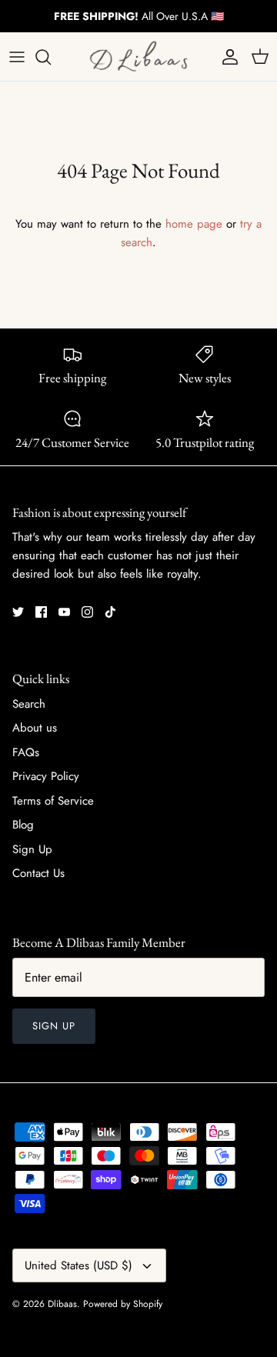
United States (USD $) (78, 1265)
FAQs (25, 752)
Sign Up (32, 849)
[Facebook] (41, 612)
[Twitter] (18, 612)
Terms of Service (53, 800)
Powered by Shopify (122, 1304)
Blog (23, 824)
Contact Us (38, 873)
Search (28, 703)
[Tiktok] (110, 612)
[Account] (226, 57)
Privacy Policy (45, 776)
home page (193, 223)
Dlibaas (62, 1304)
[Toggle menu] (17, 57)
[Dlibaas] (138, 56)
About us (34, 727)
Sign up (53, 1026)
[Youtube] (64, 612)
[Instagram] (87, 612)
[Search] (51, 57)
